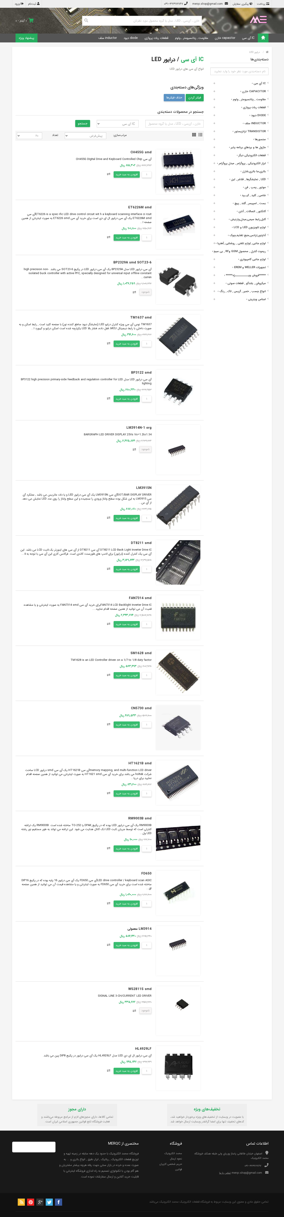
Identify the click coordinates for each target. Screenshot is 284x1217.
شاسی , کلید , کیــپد (253, 195)
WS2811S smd (140, 989)
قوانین (178, 1169)
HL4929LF (143, 1049)
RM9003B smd (140, 818)
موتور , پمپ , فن (254, 187)
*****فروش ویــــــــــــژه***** (245, 275)
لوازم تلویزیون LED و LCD (249, 227)
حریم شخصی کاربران (170, 1164)
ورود (18, 4)
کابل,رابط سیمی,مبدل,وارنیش (247, 219)
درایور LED (254, 52)
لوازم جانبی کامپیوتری (252, 259)
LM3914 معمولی (139, 929)
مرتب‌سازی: (120, 135)
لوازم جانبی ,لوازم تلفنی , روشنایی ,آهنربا (241, 243)
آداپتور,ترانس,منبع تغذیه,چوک (247, 235)
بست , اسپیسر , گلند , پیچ (249, 203)
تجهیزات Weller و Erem (249, 267)
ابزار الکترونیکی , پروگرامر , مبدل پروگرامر (241, 163)
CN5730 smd (141, 708)
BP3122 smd (141, 372)
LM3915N (144, 488)
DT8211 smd (141, 543)
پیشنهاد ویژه (26, 38)
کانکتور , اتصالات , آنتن (251, 211)
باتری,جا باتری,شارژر (253, 171)
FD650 (146, 873)
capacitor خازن (225, 38)
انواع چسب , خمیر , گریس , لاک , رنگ (242, 291)
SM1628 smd (141, 653)
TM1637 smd (141, 317)
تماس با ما (225, 1173)
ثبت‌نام (32, 4)
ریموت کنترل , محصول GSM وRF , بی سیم (239, 251)
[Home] (263, 38)
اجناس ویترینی (256, 299)
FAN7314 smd (140, 598)
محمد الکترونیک (173, 1153)
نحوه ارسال (176, 1159)
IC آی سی (248, 38)
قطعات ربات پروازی (156, 38)
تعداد (55, 135)
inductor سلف (107, 38)
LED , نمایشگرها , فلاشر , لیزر (247, 179)
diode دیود (131, 38)
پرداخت (261, 4)
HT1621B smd (140, 763)
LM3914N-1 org (139, 427)
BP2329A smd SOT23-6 (132, 262)
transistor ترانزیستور (249, 131)
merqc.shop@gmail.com (208, 4)
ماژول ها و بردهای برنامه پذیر (247, 147)
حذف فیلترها (174, 97)
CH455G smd (141, 152)
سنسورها (259, 139)
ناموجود (145, 292)
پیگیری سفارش (241, 4)
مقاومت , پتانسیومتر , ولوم (191, 38)
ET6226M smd (140, 207)
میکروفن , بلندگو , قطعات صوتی (246, 283)
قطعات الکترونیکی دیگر (251, 155)
